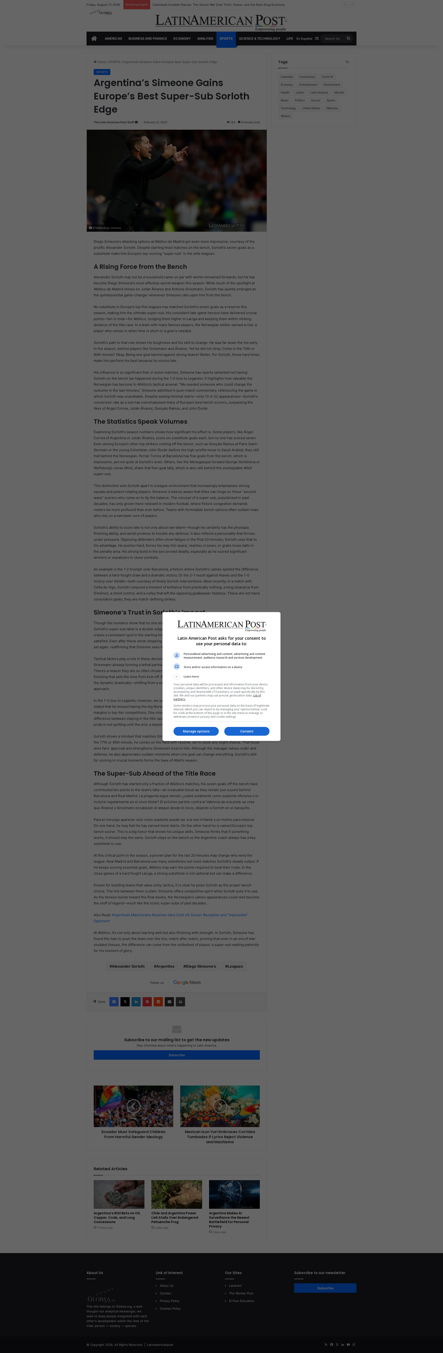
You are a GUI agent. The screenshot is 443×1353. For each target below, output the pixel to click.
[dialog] (221, 676)
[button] (221, 676)
